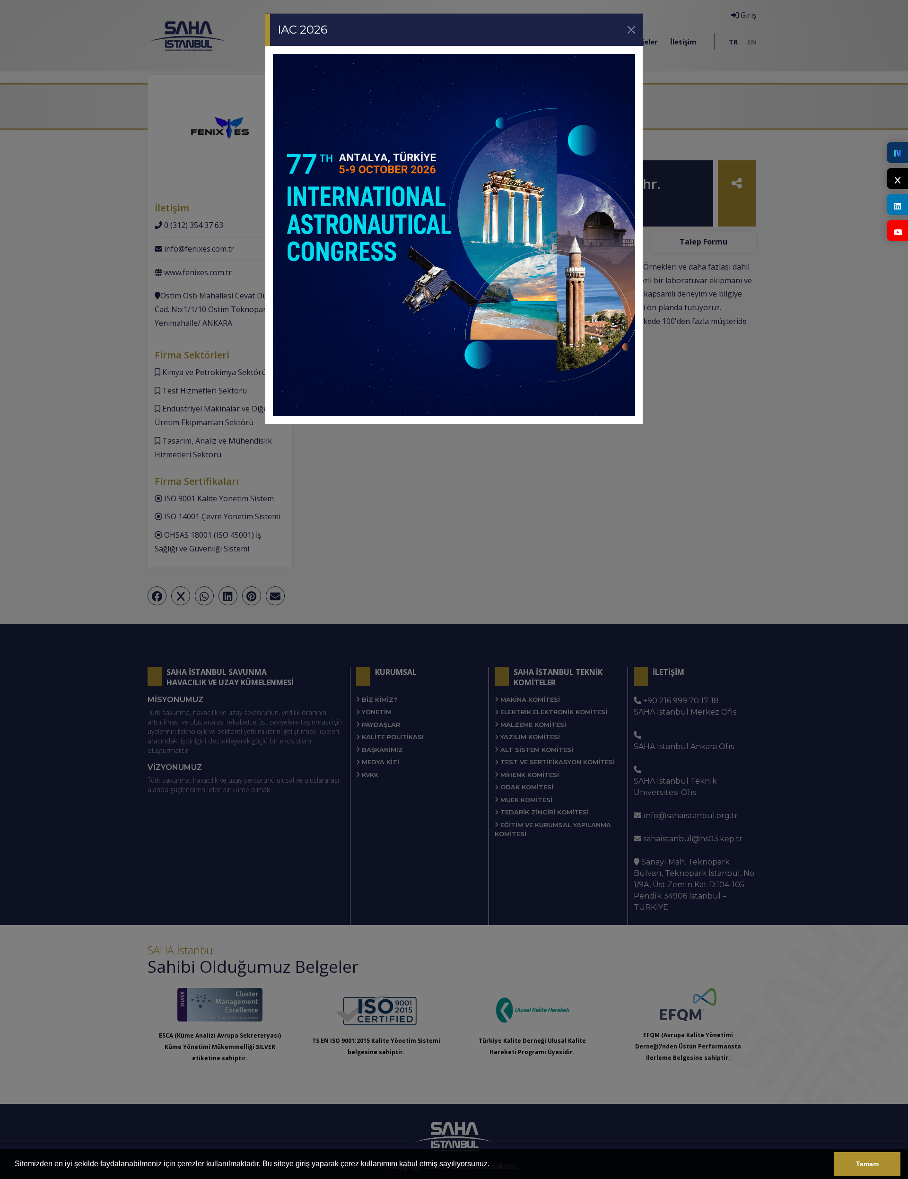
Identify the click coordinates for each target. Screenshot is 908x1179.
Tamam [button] (867, 1164)
